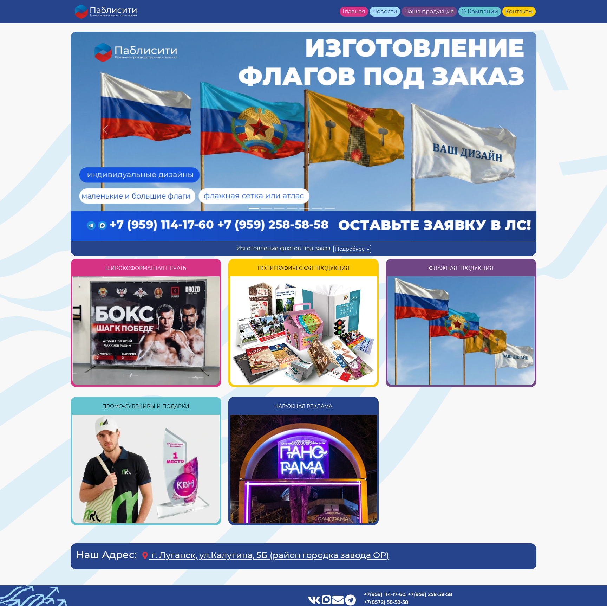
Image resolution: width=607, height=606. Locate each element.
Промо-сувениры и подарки (145, 406)
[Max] (327, 601)
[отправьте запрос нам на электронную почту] (338, 601)
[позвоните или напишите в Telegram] (350, 601)
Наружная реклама (303, 406)
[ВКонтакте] (315, 601)
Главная (353, 11)
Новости (384, 11)
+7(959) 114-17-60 (384, 594)
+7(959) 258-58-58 (430, 594)
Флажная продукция (461, 268)
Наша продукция (429, 11)
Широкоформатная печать (145, 268)
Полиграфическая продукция (303, 268)
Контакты (519, 11)
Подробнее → (352, 249)
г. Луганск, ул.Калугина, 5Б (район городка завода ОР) (269, 555)
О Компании (479, 11)
